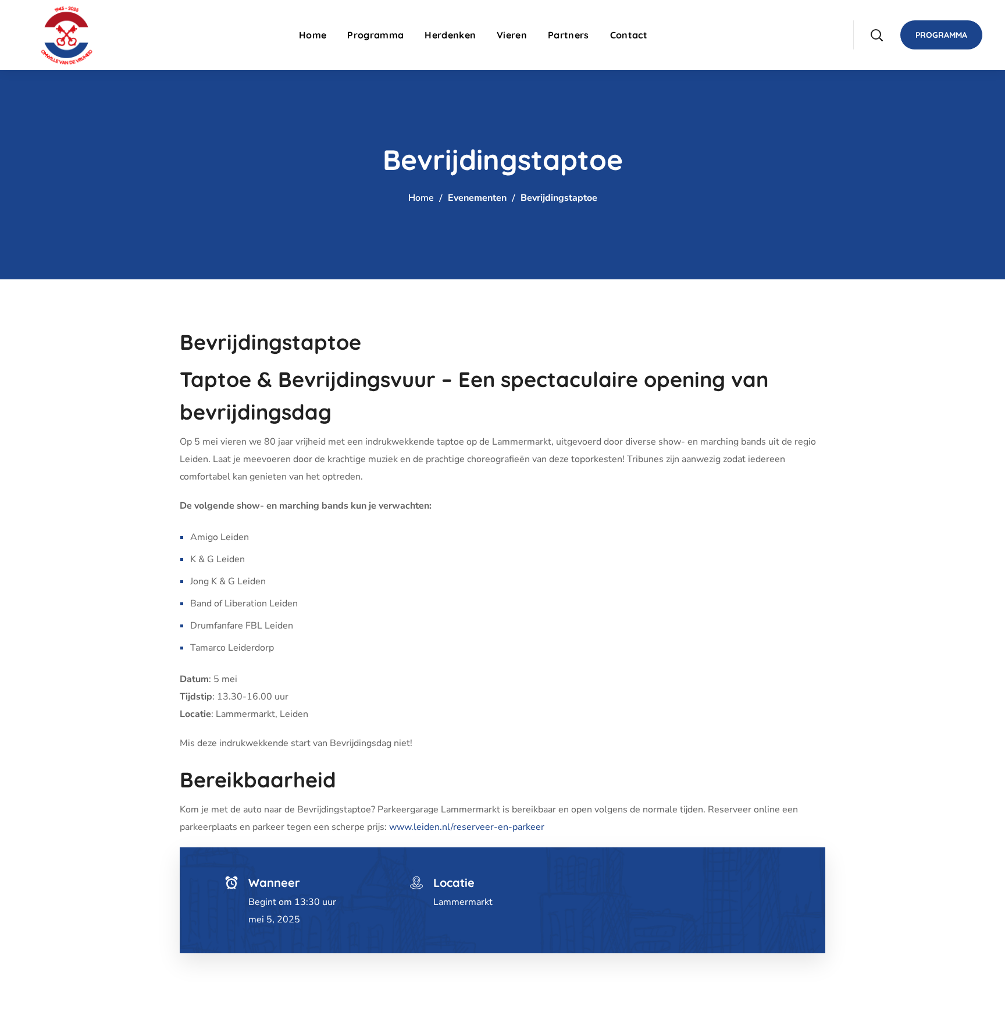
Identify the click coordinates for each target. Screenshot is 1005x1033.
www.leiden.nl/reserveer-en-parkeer (466, 827)
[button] (876, 35)
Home (421, 197)
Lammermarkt (463, 902)
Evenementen (478, 197)
